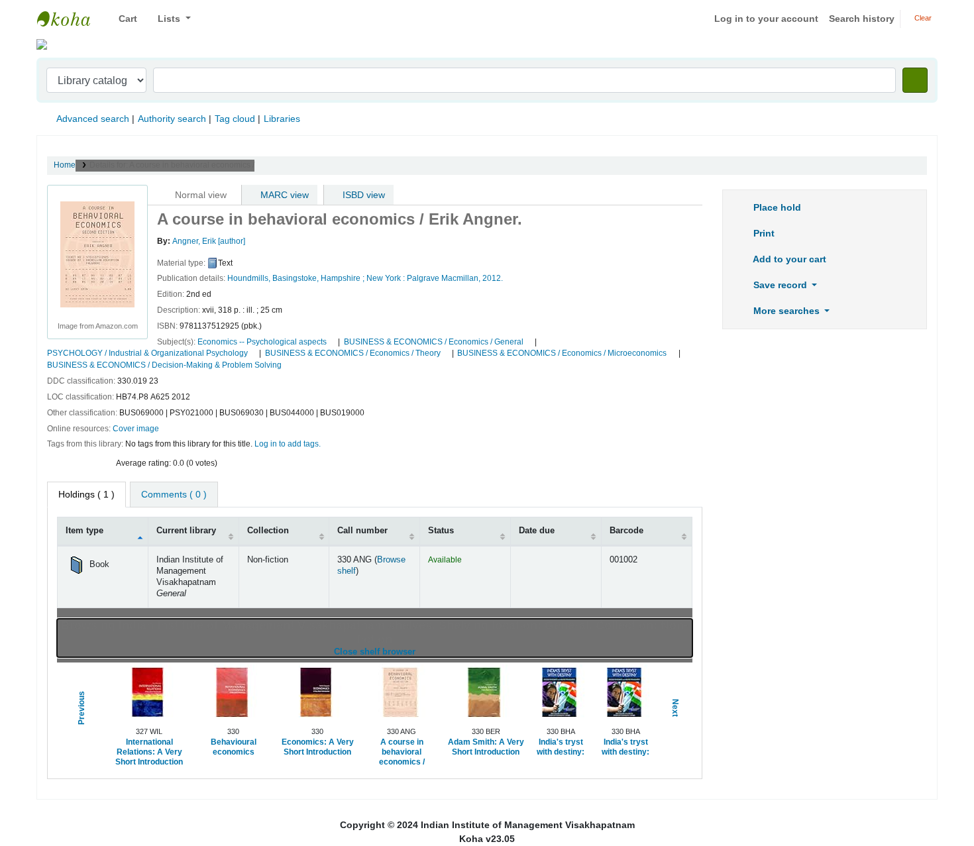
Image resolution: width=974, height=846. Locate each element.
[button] (122, 19)
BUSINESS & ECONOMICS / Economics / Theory (353, 353)
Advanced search (92, 118)
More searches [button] (786, 310)
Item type (84, 530)
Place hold (776, 207)
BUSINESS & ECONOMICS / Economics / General (433, 341)
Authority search (172, 118)
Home (65, 165)
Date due (537, 530)
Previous (81, 709)
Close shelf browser (418, 652)
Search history (861, 18)
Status (441, 530)
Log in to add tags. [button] (287, 444)
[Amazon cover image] (97, 253)
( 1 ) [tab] (86, 494)
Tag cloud (235, 118)
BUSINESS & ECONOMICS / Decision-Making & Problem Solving (164, 365)
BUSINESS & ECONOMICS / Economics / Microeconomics (562, 353)
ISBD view (362, 194)
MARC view (283, 194)
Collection (268, 530)
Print (763, 233)
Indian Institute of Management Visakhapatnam (70, 18)
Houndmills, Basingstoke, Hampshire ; (295, 278)
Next (675, 709)
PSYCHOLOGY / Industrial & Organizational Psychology (147, 353)
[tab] (174, 494)
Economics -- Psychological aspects (262, 341)
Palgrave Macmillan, (443, 278)
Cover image (136, 428)
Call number (362, 530)
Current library (186, 530)
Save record (780, 285)
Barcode (626, 530)
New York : (385, 278)
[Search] (915, 80)
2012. (492, 278)
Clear (922, 18)
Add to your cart (788, 259)
